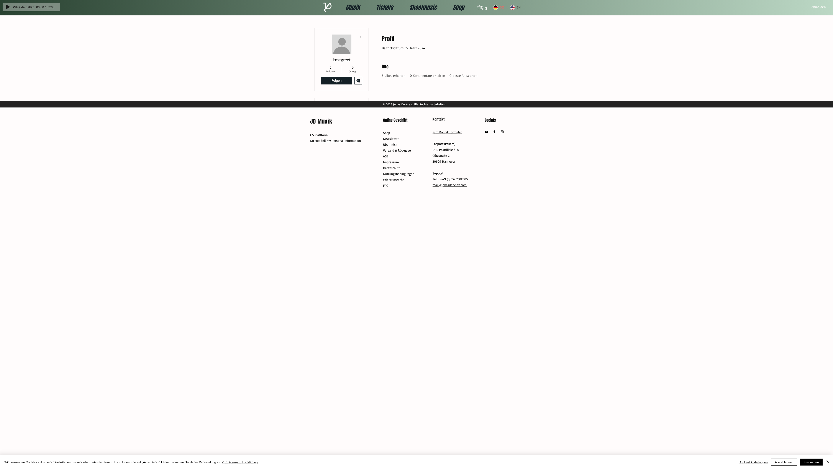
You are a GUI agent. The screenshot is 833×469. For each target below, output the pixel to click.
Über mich (390, 144)
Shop (386, 133)
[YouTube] (487, 132)
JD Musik (321, 121)
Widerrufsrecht (393, 180)
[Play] (8, 7)
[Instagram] (502, 132)
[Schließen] (827, 462)
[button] (483, 7)
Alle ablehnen (784, 462)
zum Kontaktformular (447, 132)
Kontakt (438, 119)
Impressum (391, 162)
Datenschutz (391, 168)
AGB (386, 156)
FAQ (385, 185)
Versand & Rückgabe (397, 150)
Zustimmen (811, 462)
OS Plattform (319, 135)
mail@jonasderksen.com (450, 185)
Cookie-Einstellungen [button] (753, 462)
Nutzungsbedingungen (398, 174)
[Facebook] (494, 132)
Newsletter (390, 139)
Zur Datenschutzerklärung (240, 462)
